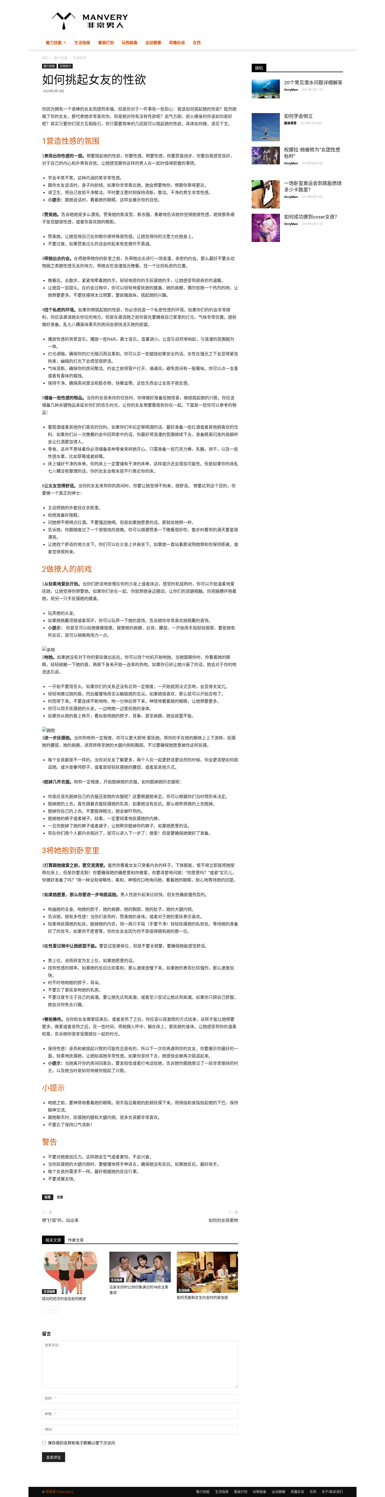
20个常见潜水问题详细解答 (313, 82)
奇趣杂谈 (177, 42)
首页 (45, 58)
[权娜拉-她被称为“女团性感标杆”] (266, 155)
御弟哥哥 (290, 123)
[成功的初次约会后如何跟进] (72, 1273)
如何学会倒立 (298, 116)
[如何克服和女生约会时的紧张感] (207, 1272)
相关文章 (53, 1240)
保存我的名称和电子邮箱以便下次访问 (81, 1443)
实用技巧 (65, 66)
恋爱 (60, 1197)
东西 (197, 42)
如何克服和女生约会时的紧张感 (202, 1297)
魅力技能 (54, 42)
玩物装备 (130, 42)
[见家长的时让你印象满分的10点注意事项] (140, 1267)
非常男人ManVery (59, 1491)
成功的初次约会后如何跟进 (64, 1299)
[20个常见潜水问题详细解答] (266, 89)
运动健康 (153, 42)
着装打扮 (106, 42)
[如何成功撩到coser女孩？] (266, 228)
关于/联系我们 (332, 1491)
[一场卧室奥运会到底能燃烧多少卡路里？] (266, 194)
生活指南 (82, 42)
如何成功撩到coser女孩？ (311, 217)
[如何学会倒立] (266, 127)
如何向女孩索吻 (223, 1220)
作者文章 (76, 1240)
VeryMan (291, 89)
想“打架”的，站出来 (60, 1220)
